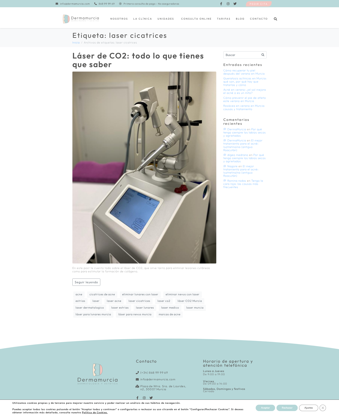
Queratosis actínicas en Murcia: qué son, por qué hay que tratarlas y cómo (245, 81)
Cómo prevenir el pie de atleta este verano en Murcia (244, 99)
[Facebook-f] (221, 3)
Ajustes (308, 407)
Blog (240, 18)
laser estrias (120, 307)
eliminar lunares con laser (140, 294)
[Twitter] (235, 3)
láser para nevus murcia (134, 314)
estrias (80, 301)
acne (79, 294)
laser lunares (145, 307)
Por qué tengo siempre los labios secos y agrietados (244, 132)
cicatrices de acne (102, 294)
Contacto (259, 18)
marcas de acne (169, 314)
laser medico (170, 307)
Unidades (165, 18)
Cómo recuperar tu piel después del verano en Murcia (244, 72)
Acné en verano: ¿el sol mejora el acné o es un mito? (244, 91)
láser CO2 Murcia (190, 301)
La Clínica (142, 18)
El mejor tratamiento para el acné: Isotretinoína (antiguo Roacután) (243, 145)
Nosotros (119, 18)
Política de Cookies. (95, 412)
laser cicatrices (139, 301)
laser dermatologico (90, 307)
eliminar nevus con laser (183, 294)
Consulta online (196, 18)
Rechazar (287, 407)
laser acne (114, 301)
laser (96, 301)
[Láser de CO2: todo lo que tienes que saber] (144, 167)
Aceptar (265, 407)
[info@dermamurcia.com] (137, 379)
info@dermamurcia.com (158, 379)
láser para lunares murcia (93, 314)
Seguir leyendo (86, 282)
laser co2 (163, 301)
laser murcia (195, 307)
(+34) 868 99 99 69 (154, 372)
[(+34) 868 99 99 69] (137, 372)
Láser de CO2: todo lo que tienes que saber (138, 60)
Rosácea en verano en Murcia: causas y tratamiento (244, 107)
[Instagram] (228, 3)
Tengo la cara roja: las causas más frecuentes (243, 184)
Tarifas (224, 18)
